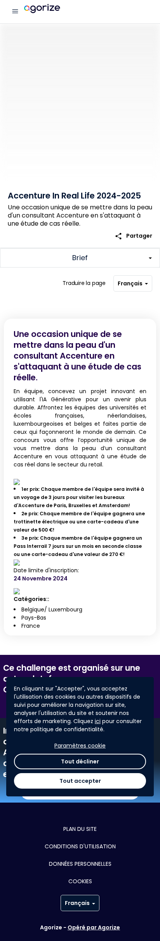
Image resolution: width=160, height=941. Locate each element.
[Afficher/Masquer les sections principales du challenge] (80, 258)
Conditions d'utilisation (80, 846)
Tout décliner (80, 761)
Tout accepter (80, 781)
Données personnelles (80, 864)
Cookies (80, 881)
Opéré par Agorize (94, 927)
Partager (133, 236)
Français (130, 283)
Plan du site (80, 829)
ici (98, 721)
